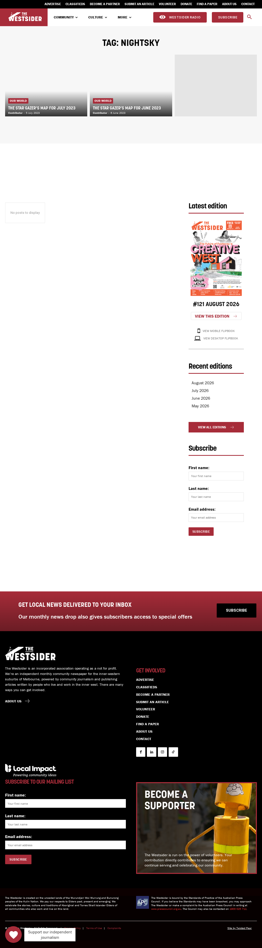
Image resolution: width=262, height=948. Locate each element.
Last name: (199, 488)
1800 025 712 (238, 909)
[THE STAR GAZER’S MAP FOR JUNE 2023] (131, 85)
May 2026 (200, 405)
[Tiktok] (173, 752)
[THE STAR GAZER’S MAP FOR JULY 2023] (46, 85)
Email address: (202, 509)
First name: (199, 467)
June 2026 (201, 398)
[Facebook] (140, 752)
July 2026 (200, 390)
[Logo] (25, 16)
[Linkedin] (151, 752)
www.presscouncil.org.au (166, 909)
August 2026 (203, 382)
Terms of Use (94, 928)
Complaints (114, 928)
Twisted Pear (244, 928)
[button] (249, 17)
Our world (18, 101)
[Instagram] (162, 752)
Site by (231, 928)
